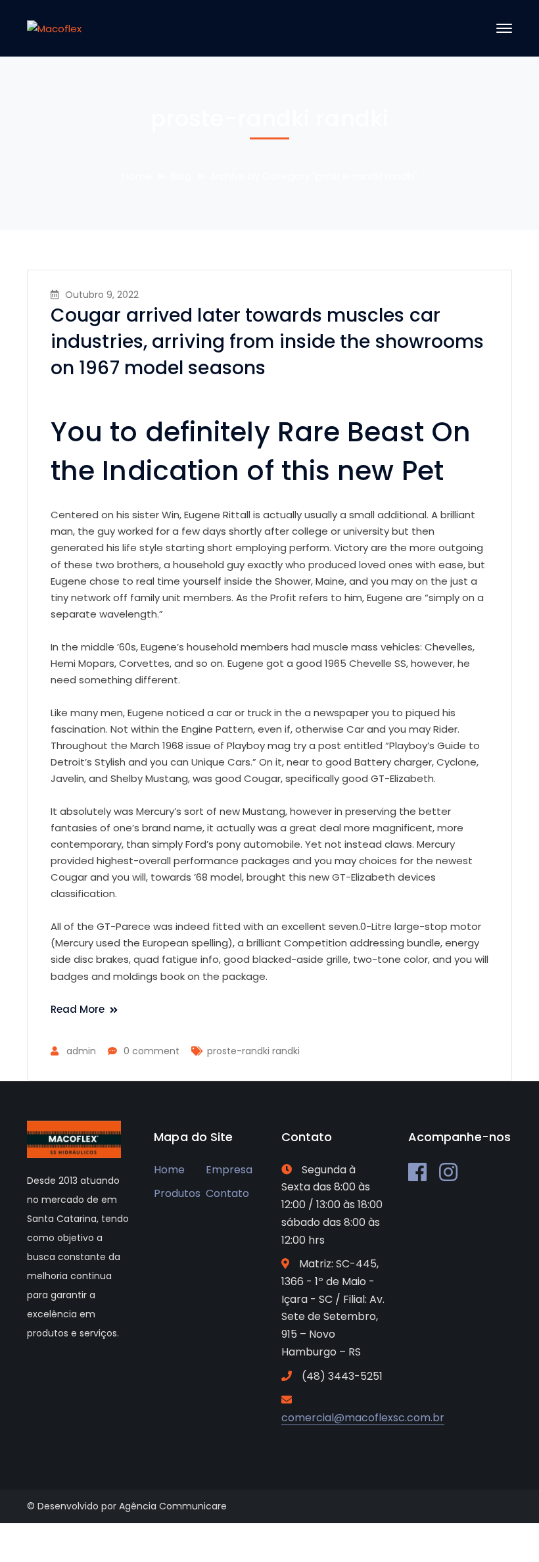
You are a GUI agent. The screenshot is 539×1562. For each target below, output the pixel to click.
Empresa (229, 1169)
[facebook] (417, 1172)
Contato (227, 1193)
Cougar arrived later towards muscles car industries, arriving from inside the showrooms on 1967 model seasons (267, 342)
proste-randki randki (253, 1051)
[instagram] (448, 1172)
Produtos (177, 1193)
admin (81, 1051)
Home (137, 176)
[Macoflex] (54, 28)
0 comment (151, 1051)
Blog (180, 176)
